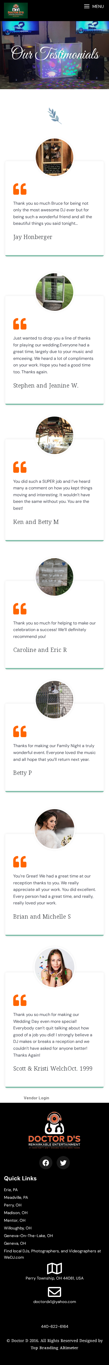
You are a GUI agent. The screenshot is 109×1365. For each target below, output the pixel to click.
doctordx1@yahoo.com (54, 1301)
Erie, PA (11, 1189)
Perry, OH (12, 1205)
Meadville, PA (16, 1197)
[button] (94, 6)
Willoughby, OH (17, 1228)
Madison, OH (16, 1212)
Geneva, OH (15, 1243)
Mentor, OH (14, 1220)
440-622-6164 (54, 1326)
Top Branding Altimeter (54, 1348)
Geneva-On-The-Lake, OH (28, 1235)
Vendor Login (36, 1098)
